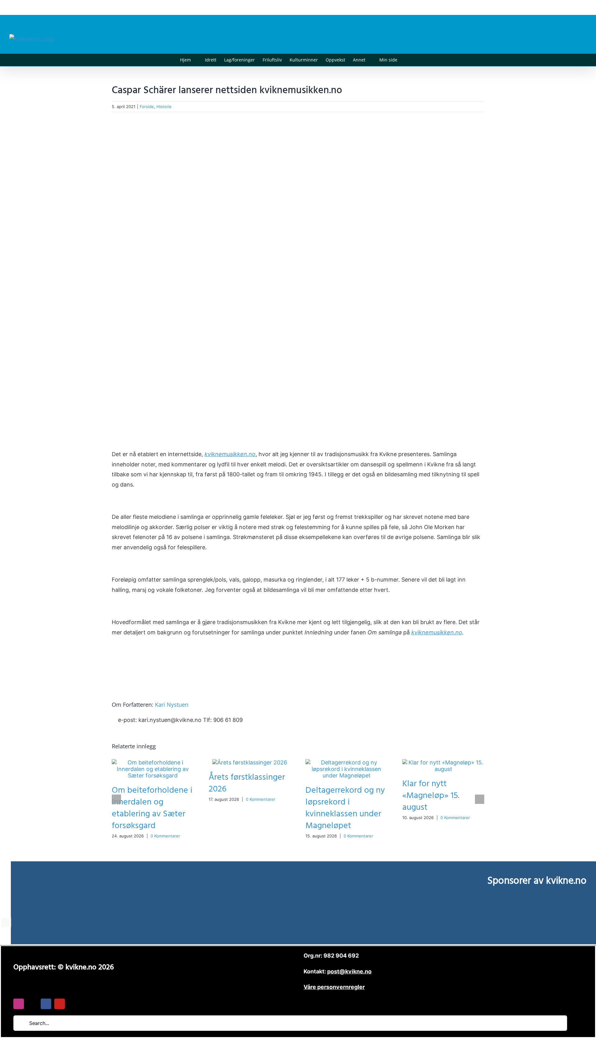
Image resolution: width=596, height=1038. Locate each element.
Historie (164, 106)
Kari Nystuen (171, 704)
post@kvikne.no (573, 7)
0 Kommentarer (165, 835)
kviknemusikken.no (230, 454)
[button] (407, 60)
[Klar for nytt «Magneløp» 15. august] (443, 762)
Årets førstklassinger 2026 (247, 783)
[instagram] (18, 1004)
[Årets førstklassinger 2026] (249, 762)
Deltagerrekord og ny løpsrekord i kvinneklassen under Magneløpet (345, 808)
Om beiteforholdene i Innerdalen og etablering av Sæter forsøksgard (152, 808)
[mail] (32, 1004)
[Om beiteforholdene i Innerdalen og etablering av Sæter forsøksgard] (153, 762)
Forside (147, 106)
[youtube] (59, 1004)
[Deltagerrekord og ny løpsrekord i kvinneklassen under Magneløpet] (346, 762)
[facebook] (46, 1004)
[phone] (73, 1004)
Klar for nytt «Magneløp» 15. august (430, 795)
